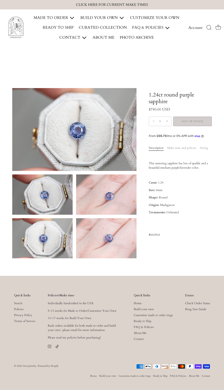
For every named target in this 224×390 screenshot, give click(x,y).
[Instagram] (49, 346)
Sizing (204, 148)
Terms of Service (25, 321)
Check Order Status (197, 303)
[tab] (158, 148)
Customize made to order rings (153, 315)
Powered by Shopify (48, 366)
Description (156, 148)
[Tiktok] (57, 346)
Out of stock (192, 121)
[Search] (209, 28)
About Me (140, 333)
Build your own (144, 309)
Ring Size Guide (195, 309)
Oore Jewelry (29, 366)
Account (195, 28)
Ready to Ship (142, 321)
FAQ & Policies (144, 327)
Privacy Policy (23, 315)
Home (138, 303)
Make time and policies (181, 148)
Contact (139, 339)
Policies (19, 309)
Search (18, 303)
